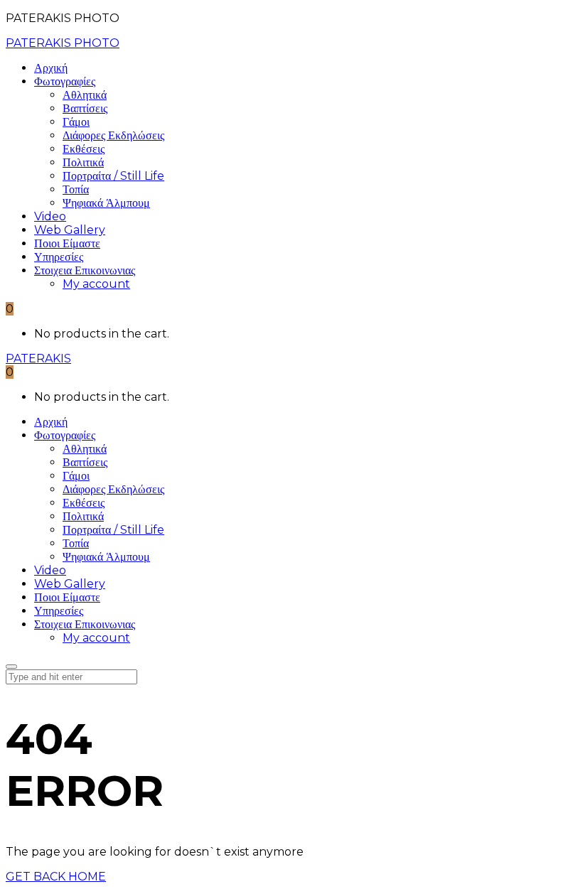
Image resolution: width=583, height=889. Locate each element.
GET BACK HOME (56, 876)
